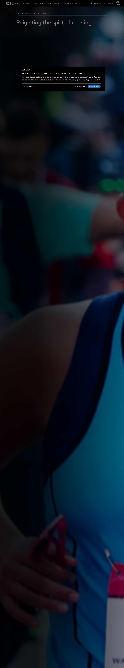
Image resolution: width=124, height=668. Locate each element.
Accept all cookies (94, 86)
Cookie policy (94, 80)
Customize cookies (27, 86)
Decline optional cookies (79, 86)
